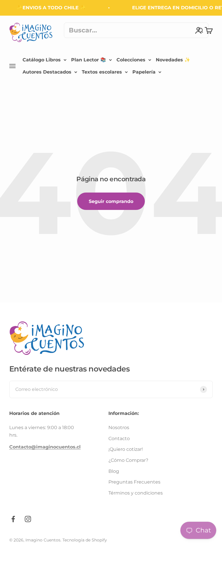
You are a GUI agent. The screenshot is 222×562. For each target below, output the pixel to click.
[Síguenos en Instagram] (28, 519)
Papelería (144, 71)
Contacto (119, 438)
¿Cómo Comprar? (128, 460)
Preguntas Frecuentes (134, 482)
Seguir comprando (111, 201)
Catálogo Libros (42, 60)
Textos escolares (102, 71)
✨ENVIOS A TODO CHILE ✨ (49, 7)
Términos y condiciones (135, 493)
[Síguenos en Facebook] (13, 519)
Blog (113, 471)
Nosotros (118, 427)
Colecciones (130, 60)
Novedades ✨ (173, 60)
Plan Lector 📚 (88, 60)
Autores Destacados (47, 71)
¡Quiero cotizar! (125, 449)
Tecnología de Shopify (84, 540)
